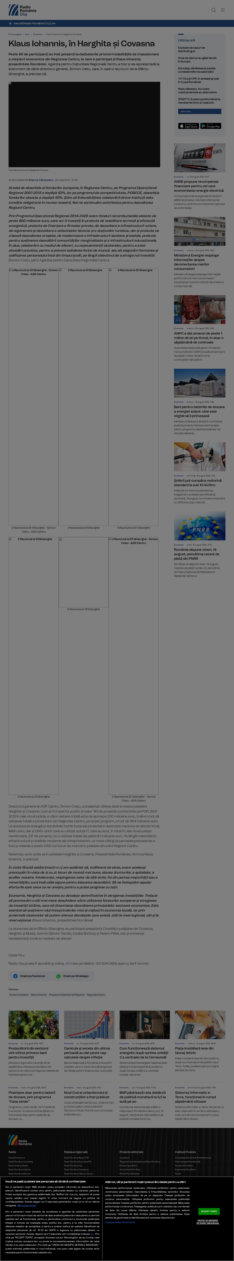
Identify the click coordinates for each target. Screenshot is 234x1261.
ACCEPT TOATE (209, 1211)
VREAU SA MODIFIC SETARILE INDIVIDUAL (207, 1221)
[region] (117, 1218)
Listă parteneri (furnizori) (120, 1222)
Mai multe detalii (26, 1205)
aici (92, 1234)
